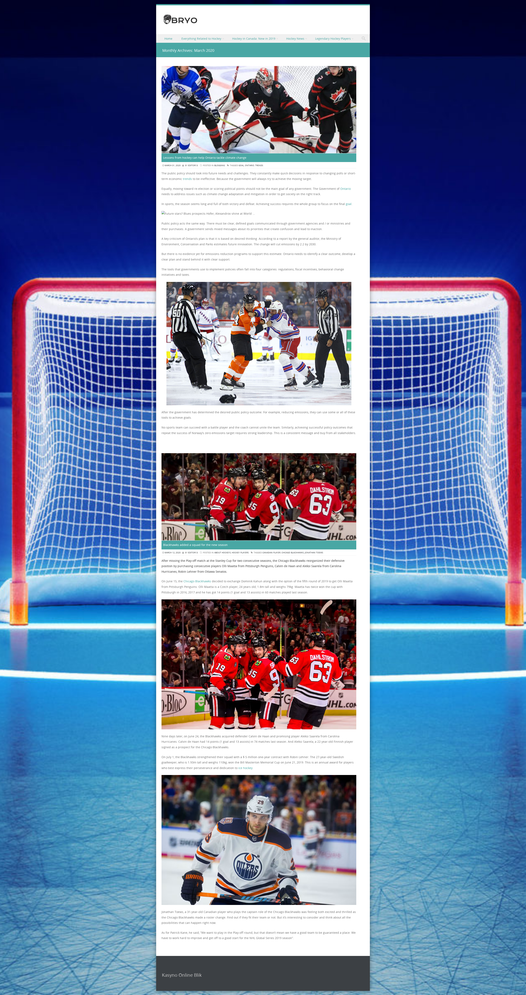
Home (168, 39)
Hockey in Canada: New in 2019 (253, 39)
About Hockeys (222, 552)
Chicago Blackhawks (292, 552)
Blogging (219, 165)
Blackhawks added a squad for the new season (195, 545)
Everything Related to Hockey (201, 39)
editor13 (193, 165)
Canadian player (271, 552)
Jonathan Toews (314, 552)
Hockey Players (240, 552)
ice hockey (245, 768)
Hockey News (295, 39)
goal (241, 165)
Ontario (249, 165)
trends (259, 165)
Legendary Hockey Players (333, 39)
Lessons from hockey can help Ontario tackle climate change (204, 158)
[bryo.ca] (180, 25)
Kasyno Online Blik (182, 975)
